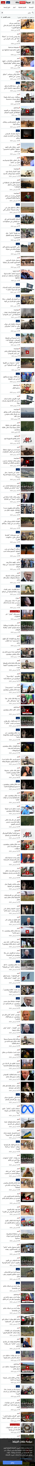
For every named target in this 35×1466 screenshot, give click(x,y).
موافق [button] (12, 1462)
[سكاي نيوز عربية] (23, 2)
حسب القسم (6, 17)
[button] (2, 12)
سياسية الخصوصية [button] (26, 1458)
